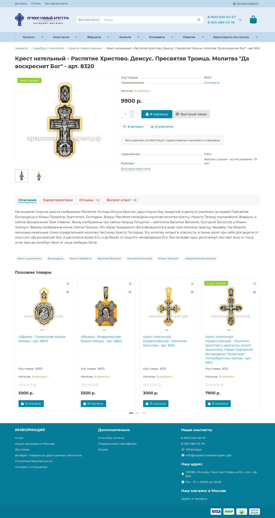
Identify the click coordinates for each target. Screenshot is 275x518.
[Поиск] (198, 19)
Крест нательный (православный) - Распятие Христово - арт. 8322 (165, 341)
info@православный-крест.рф (208, 455)
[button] (15, 343)
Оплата (36, 3)
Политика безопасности (33, 461)
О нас (19, 438)
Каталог (29, 37)
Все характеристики (136, 168)
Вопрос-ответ (121, 200)
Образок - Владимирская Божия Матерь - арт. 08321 (101, 339)
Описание (27, 200)
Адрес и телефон (194, 498)
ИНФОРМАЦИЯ (30, 430)
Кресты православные (85, 48)
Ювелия (189, 37)
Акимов (125, 37)
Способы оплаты (111, 438)
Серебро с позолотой (48, 48)
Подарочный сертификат (117, 443)
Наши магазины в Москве (35, 443)
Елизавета (157, 37)
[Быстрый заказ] (51, 403)
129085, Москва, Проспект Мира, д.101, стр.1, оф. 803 (221, 474)
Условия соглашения (31, 467)
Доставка (21, 3)
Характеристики (58, 200)
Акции (103, 449)
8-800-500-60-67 (222, 17)
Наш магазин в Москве (203, 491)
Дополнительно (114, 430)
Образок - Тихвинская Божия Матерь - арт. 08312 (42, 339)
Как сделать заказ (56, 3)
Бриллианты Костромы (231, 37)
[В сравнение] (68, 292)
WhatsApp (194, 449)
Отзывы (88, 200)
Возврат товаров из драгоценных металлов (48, 455)
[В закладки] (68, 284)
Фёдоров (94, 37)
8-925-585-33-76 (221, 22)
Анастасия (61, 37)
